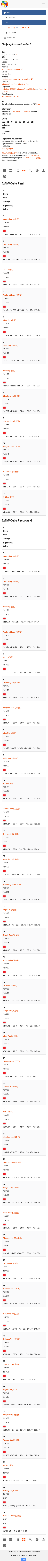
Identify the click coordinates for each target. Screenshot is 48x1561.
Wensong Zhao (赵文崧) (12, 1516)
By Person (12, 33)
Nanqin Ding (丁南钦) (11, 960)
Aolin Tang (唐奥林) (10, 345)
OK (24, 1559)
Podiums (11, 18)
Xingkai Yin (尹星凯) (10, 1011)
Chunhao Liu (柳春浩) (11, 1137)
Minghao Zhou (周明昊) (26, 89)
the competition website (21, 111)
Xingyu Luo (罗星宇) (11, 1364)
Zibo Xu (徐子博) (34, 155)
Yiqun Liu (17, 84)
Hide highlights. (8, 149)
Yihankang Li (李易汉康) (12, 1238)
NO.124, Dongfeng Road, (11, 69)
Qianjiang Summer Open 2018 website (16, 79)
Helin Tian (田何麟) (9, 89)
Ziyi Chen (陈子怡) (10, 986)
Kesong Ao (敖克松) (10, 1491)
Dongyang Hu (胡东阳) (12, 1314)
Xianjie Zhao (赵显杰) (11, 935)
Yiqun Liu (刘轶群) (10, 910)
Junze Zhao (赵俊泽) (11, 219)
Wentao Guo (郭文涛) (11, 1440)
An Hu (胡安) (8, 270)
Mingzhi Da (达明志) (11, 1188)
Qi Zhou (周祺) (8, 497)
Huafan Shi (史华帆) (11, 472)
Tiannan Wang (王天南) (12, 1061)
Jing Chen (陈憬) (9, 320)
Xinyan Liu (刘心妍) (10, 1087)
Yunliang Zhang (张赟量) (32, 158)
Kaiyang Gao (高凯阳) (11, 1289)
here (38, 104)
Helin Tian (25, 84)
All (9, 23)
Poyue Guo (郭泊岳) (10, 1390)
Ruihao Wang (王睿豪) (11, 1339)
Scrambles (10, 38)
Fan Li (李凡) (8, 1112)
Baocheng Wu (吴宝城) (10, 97)
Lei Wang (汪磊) (9, 371)
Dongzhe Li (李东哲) (11, 859)
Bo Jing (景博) (8, 1465)
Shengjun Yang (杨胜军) (12, 1162)
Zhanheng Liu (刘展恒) (12, 396)
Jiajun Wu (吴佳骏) (10, 1036)
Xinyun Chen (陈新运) (11, 421)
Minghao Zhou (7, 84)
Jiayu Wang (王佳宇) (10, 153)
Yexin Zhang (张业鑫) (11, 1213)
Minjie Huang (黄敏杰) (11, 1415)
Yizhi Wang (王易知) (10, 1263)
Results (9, 13)
